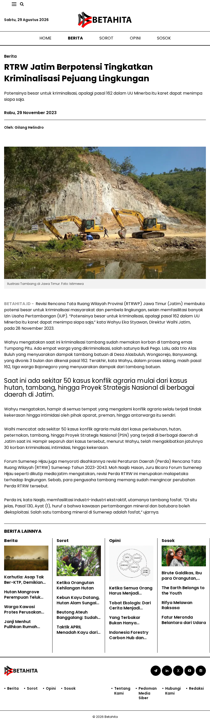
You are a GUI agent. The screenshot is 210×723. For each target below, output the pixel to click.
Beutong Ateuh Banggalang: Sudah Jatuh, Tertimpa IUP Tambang (77, 620)
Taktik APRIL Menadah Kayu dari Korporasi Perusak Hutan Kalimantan (77, 635)
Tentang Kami (122, 691)
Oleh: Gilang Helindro (24, 127)
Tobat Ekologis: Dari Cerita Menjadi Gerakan (130, 608)
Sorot (106, 38)
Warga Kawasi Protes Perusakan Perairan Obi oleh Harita (22, 615)
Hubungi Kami (173, 691)
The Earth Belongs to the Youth (183, 590)
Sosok (164, 38)
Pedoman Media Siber (148, 693)
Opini (135, 38)
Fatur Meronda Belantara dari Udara (184, 620)
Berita (75, 38)
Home (45, 38)
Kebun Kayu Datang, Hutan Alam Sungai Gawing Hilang (78, 603)
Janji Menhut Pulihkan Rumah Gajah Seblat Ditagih (25, 627)
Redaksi (196, 688)
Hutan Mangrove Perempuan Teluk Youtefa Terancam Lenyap (24, 600)
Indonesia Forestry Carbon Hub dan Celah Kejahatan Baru (129, 640)
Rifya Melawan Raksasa (177, 605)
